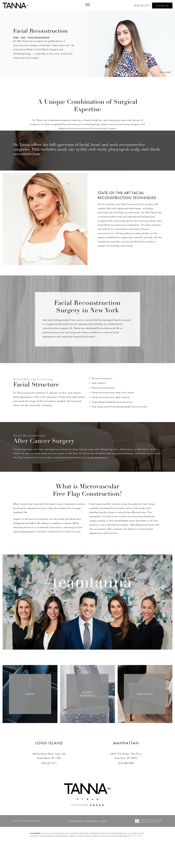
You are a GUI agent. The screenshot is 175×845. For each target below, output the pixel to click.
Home (15, 37)
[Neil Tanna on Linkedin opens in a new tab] (97, 799)
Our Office (145, 694)
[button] (87, 4)
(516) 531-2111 (49, 763)
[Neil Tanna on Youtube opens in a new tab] (92, 799)
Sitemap (103, 821)
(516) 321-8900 (136, 836)
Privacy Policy (92, 821)
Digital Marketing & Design (151, 821)
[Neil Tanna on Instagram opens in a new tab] (77, 799)
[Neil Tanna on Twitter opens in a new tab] (87, 799)
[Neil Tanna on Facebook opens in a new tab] (82, 799)
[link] (142, 5)
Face (23, 37)
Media (30, 694)
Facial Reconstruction (39, 37)
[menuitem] (77, 799)
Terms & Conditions (76, 821)
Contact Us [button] (162, 5)
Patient (87, 694)
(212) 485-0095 (126, 763)
